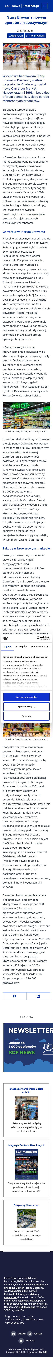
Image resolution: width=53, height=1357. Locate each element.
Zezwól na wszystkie (26, 697)
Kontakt (43, 1352)
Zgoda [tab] (7, 646)
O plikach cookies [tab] (40, 646)
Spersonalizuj (25, 706)
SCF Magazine (27, 1306)
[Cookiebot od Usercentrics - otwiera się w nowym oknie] (37, 638)
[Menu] (45, 6)
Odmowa (26, 716)
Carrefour (16, 35)
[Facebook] (15, 996)
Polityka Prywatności (33, 1349)
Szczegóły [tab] (21, 646)
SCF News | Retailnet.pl (22, 6)
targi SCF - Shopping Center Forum (26, 1286)
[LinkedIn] (38, 996)
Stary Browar (35, 35)
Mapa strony (15, 1349)
